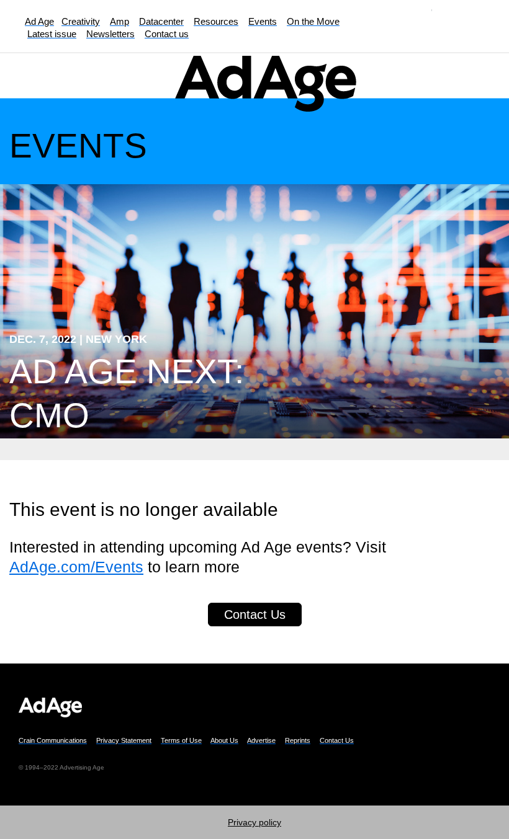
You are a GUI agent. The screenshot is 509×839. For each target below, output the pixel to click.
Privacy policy (254, 822)
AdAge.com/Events (76, 566)
